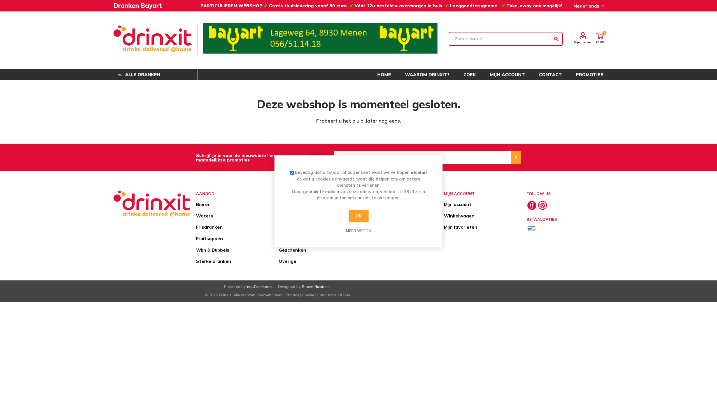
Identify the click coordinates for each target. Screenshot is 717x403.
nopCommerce (260, 286)
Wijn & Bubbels (212, 250)
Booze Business (316, 286)
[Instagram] (542, 205)
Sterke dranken (213, 261)
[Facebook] (531, 205)
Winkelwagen (459, 216)
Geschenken (292, 250)
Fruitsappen (209, 238)
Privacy (292, 294)
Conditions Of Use (333, 294)
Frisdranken (209, 227)
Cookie (308, 294)
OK (359, 216)
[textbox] (506, 39)
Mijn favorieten (460, 227)
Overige (287, 261)
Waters (204, 216)
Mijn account (583, 42)
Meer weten (358, 230)
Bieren (203, 204)
